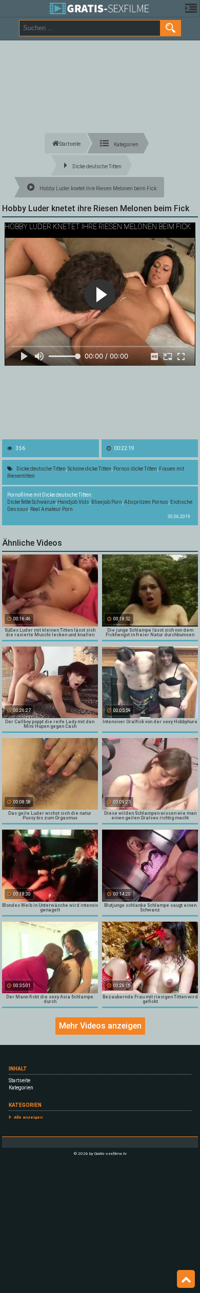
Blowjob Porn (106, 502)
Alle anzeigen (28, 1117)
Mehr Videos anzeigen (100, 1026)
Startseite (19, 1080)
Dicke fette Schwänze (31, 502)
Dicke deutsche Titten (41, 469)
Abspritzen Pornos (146, 502)
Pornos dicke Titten (135, 469)
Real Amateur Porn (51, 509)
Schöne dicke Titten (89, 469)
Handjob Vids (73, 502)
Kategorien (21, 1087)
